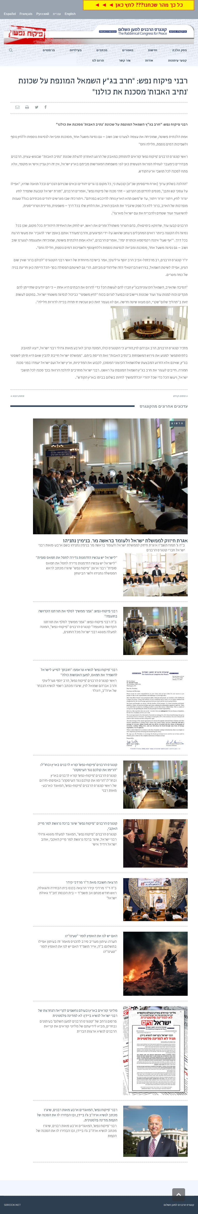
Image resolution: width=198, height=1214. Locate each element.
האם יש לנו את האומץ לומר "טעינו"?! (91, 936)
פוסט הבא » (17, 396)
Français (26, 14)
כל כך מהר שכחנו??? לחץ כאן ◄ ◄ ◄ (138, 6)
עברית (57, 14)
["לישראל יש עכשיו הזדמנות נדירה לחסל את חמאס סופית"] (155, 574)
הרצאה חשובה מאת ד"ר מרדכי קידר (91, 883)
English (70, 14)
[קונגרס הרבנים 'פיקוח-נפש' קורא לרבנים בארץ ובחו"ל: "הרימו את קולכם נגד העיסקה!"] (155, 785)
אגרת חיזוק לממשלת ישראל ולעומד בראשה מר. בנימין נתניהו (125, 541)
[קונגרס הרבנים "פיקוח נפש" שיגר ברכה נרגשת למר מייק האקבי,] (155, 843)
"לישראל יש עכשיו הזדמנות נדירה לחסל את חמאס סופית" (76, 558)
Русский (42, 14)
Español (10, 14)
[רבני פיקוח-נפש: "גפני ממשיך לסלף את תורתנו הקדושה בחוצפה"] (155, 631)
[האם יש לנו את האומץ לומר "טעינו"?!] (155, 964)
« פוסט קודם (180, 396)
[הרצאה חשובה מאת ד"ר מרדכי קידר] (155, 899)
